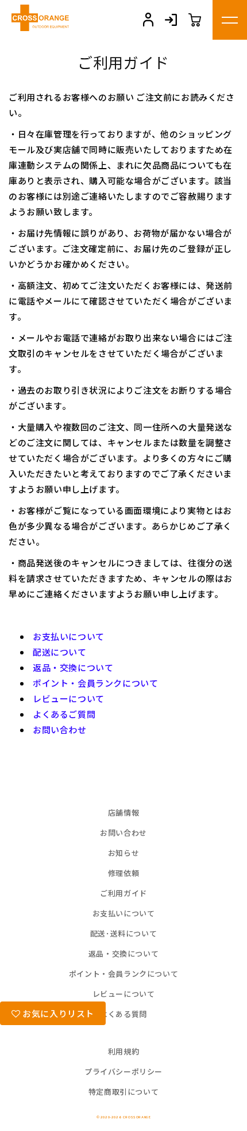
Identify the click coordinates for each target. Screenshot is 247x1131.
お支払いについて (69, 636)
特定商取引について (123, 1091)
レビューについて (69, 698)
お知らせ (123, 852)
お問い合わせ (60, 729)
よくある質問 (123, 1013)
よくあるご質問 (64, 714)
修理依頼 (123, 872)
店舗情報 (123, 812)
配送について (60, 652)
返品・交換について (73, 667)
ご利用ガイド (123, 893)
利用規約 (123, 1051)
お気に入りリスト (57, 1013)
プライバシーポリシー (123, 1071)
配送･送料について (123, 933)
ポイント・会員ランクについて (95, 683)
